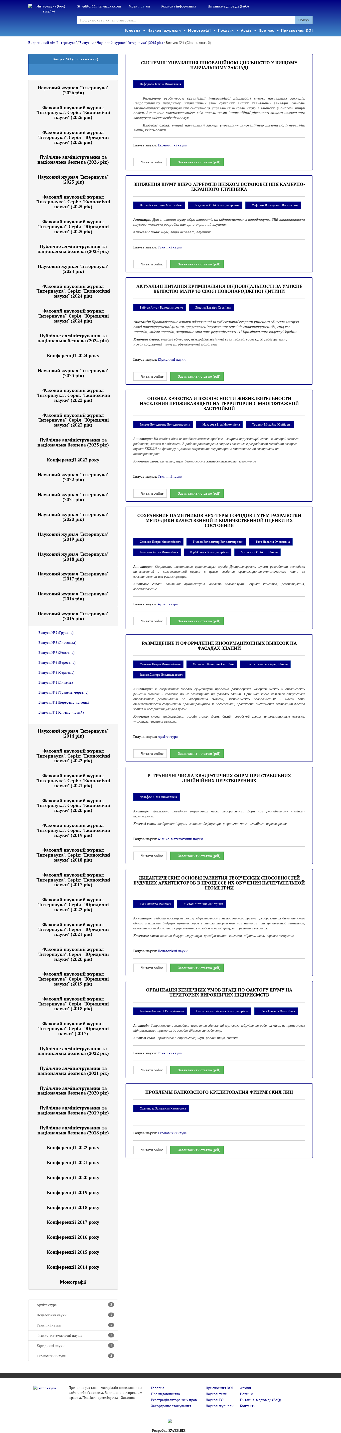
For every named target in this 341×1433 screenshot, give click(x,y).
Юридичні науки (74, 1345)
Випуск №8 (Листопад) (57, 642)
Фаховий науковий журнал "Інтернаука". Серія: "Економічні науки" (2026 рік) (73, 112)
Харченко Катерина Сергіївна (213, 664)
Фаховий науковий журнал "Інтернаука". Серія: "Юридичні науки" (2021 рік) (73, 929)
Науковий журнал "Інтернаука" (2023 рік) (73, 372)
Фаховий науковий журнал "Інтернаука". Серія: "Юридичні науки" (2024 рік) (73, 316)
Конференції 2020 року (73, 1177)
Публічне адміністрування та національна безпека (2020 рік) (73, 1090)
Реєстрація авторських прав (174, 1399)
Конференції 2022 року (73, 1147)
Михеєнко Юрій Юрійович (259, 552)
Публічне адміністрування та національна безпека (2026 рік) (73, 159)
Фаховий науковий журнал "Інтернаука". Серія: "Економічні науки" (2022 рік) (73, 756)
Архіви (245, 1387)
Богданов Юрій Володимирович (217, 205)
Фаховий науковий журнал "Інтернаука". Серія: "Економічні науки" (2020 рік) (73, 805)
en (148, 6)
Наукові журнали (164, 30)
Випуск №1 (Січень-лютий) (61, 712)
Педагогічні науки (74, 1315)
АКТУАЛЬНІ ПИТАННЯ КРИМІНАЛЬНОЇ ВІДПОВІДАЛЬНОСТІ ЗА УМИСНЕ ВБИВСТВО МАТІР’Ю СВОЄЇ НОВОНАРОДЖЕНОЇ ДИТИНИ (219, 288)
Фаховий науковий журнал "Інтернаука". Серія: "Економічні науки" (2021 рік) (73, 780)
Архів (246, 30)
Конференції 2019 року (73, 1192)
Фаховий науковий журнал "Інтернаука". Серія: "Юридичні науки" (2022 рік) (73, 904)
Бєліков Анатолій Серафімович (162, 1011)
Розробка (168, 1430)
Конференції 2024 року (73, 355)
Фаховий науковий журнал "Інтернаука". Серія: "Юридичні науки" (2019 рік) (73, 979)
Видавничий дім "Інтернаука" (52, 42)
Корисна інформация (178, 6)
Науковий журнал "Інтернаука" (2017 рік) (73, 576)
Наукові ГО (214, 1399)
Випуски (86, 42)
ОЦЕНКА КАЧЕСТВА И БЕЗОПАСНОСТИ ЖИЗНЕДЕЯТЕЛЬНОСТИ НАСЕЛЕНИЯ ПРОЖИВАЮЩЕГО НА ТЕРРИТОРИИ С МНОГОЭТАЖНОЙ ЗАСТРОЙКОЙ (219, 403)
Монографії (199, 30)
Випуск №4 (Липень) (55, 682)
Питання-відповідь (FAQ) (228, 6)
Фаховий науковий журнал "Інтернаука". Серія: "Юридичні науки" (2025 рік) (73, 226)
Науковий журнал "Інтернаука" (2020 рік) (73, 516)
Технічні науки (74, 1325)
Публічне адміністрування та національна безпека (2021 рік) (73, 1070)
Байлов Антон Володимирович (161, 307)
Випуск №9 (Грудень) (56, 632)
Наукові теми (216, 1393)
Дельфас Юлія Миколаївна (158, 797)
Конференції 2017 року (73, 1222)
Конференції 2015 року (73, 1252)
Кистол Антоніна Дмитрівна (203, 904)
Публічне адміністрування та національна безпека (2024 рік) (73, 337)
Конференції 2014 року (73, 1267)
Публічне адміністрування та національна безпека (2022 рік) (73, 1050)
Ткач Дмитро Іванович (155, 904)
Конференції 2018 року (73, 1207)
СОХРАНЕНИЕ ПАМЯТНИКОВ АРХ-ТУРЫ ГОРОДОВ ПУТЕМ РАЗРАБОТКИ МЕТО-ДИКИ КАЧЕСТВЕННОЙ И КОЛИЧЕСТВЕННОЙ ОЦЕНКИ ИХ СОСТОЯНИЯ (219, 520)
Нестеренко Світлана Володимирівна (222, 1011)
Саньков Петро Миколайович (160, 542)
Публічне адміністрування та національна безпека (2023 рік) (73, 442)
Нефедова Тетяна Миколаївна (160, 84)
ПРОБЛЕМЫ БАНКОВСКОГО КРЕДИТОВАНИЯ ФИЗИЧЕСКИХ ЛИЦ (219, 1092)
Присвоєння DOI (297, 30)
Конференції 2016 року (73, 1237)
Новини (246, 1393)
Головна (132, 30)
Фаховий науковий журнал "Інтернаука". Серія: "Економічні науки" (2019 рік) (73, 830)
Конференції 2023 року (73, 460)
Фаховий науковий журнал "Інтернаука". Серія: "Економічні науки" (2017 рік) (73, 880)
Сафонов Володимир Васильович (275, 205)
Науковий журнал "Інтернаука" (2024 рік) (73, 268)
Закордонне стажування (171, 1405)
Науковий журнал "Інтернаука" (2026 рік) (73, 90)
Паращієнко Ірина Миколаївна (161, 205)
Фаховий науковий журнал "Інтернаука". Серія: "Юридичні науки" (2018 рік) (73, 1004)
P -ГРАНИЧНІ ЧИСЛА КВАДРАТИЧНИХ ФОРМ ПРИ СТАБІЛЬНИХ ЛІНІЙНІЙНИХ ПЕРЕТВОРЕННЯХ (219, 777)
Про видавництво (165, 1393)
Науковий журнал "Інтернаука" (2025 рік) (73, 179)
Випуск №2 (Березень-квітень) (63, 702)
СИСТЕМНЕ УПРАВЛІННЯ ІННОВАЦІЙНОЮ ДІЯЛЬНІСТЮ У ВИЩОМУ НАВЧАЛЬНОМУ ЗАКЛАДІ (219, 65)
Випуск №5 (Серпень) (56, 672)
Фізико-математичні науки (74, 1335)
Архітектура (74, 1304)
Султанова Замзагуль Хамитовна (163, 1108)
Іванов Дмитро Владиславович (161, 674)
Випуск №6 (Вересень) (57, 662)
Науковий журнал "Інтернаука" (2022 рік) (73, 476)
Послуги (226, 30)
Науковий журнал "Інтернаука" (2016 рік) (73, 596)
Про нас (266, 30)
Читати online (152, 162)
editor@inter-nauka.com (101, 6)
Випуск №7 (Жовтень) (56, 652)
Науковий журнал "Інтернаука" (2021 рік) (73, 496)
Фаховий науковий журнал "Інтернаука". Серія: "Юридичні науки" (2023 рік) (73, 420)
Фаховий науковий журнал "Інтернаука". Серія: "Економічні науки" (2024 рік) (73, 291)
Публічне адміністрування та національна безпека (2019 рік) (73, 1110)
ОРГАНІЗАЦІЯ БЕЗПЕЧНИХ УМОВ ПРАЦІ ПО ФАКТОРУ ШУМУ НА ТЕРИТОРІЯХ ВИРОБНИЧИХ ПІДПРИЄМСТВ (219, 992)
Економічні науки (74, 1355)
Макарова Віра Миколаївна (221, 424)
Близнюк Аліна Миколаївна (159, 552)
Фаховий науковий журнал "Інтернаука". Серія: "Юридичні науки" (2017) (73, 1028)
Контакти (248, 1405)
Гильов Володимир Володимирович (165, 424)
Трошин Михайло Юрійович (272, 424)
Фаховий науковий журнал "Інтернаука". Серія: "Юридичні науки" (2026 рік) (73, 137)
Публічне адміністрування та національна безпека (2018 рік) (73, 1130)
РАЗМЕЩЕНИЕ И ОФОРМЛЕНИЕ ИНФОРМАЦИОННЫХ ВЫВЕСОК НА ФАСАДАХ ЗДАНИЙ (219, 645)
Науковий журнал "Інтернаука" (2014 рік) (73, 733)
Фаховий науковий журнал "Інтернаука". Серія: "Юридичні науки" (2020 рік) (73, 954)
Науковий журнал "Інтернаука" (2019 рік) (73, 536)
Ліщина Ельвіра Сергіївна (213, 307)
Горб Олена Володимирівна (209, 552)
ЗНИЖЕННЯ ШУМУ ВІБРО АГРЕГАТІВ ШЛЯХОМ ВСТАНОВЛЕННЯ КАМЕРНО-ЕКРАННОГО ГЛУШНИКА (219, 186)
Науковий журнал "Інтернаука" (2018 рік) (73, 556)
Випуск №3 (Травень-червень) (63, 692)
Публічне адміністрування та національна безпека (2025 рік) (73, 248)
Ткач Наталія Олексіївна (273, 542)
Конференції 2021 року (73, 1162)
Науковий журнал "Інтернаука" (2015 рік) (130, 42)
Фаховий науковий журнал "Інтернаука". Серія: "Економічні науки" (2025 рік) (73, 202)
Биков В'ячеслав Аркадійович (267, 664)
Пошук (304, 19)
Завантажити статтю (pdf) (199, 162)
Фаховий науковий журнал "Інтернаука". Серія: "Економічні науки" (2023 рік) (73, 395)
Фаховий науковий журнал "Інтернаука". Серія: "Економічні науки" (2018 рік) (73, 855)
